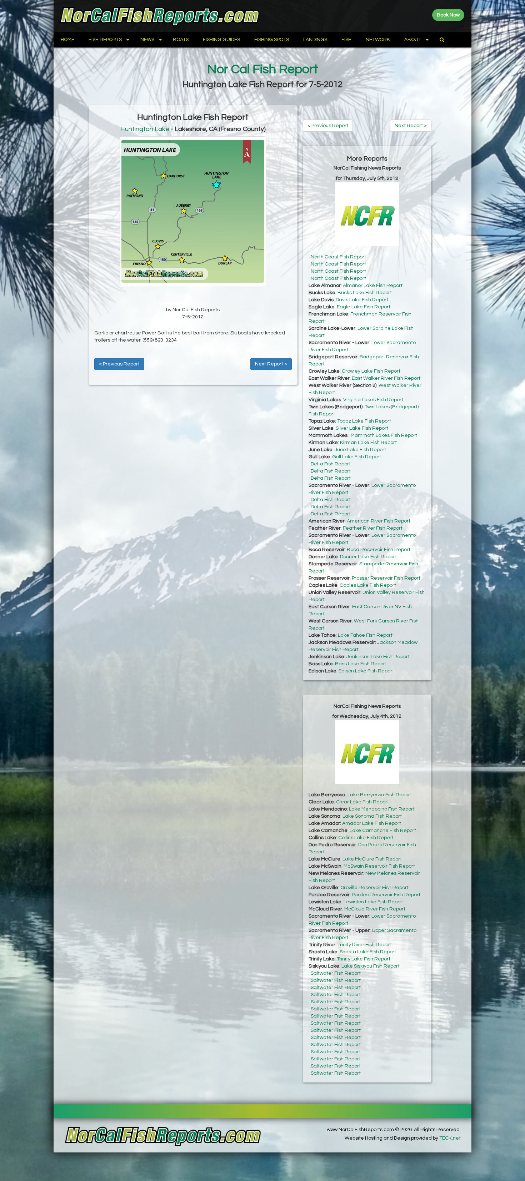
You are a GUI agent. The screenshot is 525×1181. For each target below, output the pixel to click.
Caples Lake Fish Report (368, 585)
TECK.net (450, 1138)
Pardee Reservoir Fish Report (386, 894)
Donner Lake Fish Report (368, 556)
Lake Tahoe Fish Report (365, 635)
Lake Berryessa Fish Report (380, 794)
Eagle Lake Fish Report (363, 306)
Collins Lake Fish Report (365, 837)
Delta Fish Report (331, 463)
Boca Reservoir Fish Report (378, 549)
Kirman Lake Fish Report (368, 442)
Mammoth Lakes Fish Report (384, 435)
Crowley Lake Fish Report (371, 371)
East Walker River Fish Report (386, 378)
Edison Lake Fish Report (366, 670)
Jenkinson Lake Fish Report (378, 656)
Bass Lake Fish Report (361, 663)
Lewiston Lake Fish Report (374, 901)
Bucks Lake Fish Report (365, 292)
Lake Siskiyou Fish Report (370, 966)
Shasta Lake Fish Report (368, 951)
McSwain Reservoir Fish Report (379, 866)
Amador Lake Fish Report (371, 823)
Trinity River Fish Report (365, 944)
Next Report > (271, 364)
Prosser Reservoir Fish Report (386, 578)
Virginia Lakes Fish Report (373, 399)
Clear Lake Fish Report (362, 801)
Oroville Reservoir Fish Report (374, 887)
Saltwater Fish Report (336, 973)
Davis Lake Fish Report (362, 299)
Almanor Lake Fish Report (372, 285)
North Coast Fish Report (338, 256)
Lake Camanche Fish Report (383, 830)
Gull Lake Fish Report (356, 456)
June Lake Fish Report (360, 449)
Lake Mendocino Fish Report (382, 809)
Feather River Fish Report (372, 528)
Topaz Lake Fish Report (364, 421)
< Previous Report (119, 364)
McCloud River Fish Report (374, 909)
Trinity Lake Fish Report (363, 959)
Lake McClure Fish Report (372, 859)
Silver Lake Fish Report (362, 428)
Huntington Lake (144, 129)
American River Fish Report (378, 521)
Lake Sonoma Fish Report (372, 816)
